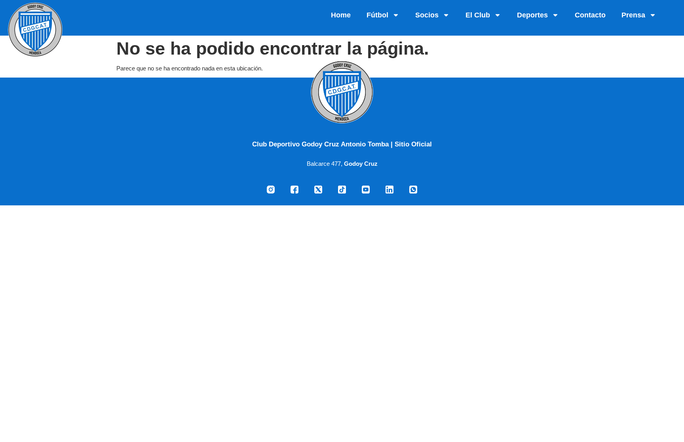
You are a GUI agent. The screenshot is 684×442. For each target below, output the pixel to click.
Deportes (532, 15)
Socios (427, 15)
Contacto (590, 15)
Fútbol (377, 15)
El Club (478, 15)
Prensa (633, 15)
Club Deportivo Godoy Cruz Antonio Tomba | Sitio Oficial (342, 144)
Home (341, 15)
